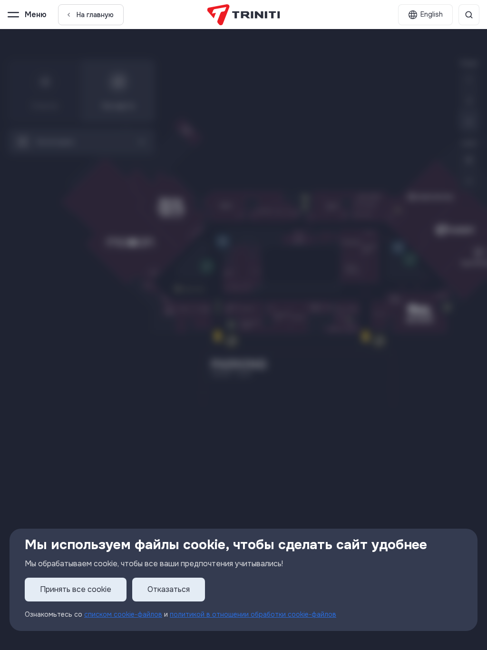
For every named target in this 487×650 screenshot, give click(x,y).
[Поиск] (468, 14)
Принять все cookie (75, 589)
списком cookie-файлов (123, 614)
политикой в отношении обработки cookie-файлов (253, 614)
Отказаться (168, 589)
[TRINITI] (243, 14)
